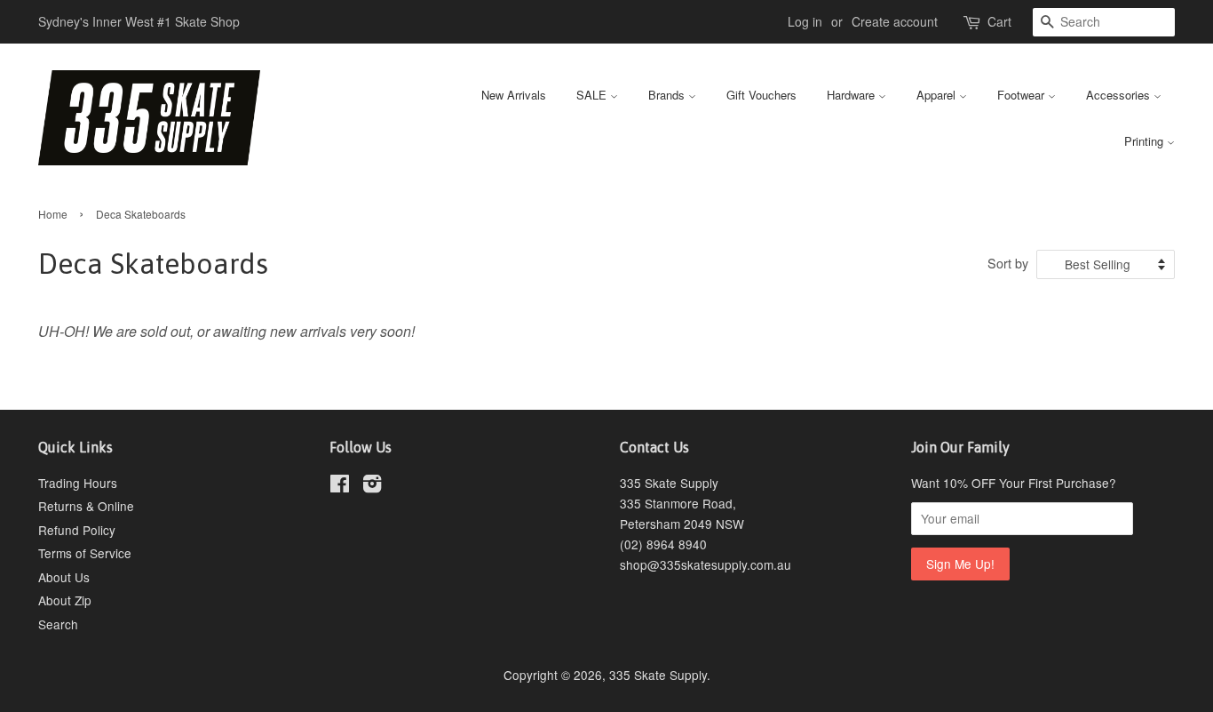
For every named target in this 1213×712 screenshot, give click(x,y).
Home (52, 213)
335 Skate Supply (658, 675)
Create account (895, 21)
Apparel (937, 94)
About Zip (64, 600)
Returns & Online (86, 506)
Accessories (1120, 94)
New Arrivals (513, 94)
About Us (64, 577)
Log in (805, 21)
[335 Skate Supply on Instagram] (372, 486)
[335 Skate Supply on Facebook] (339, 486)
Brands (668, 94)
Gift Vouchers (761, 94)
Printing (1145, 140)
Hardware (852, 94)
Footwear (1022, 94)
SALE (593, 94)
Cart (999, 21)
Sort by (1007, 262)
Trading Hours (77, 483)
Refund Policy (76, 530)
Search (58, 624)
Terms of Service (84, 553)
